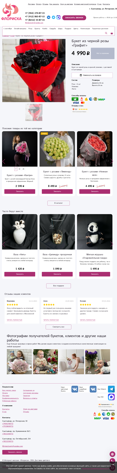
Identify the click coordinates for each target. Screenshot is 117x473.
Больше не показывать (60, 277)
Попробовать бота (43, 270)
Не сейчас (75, 270)
